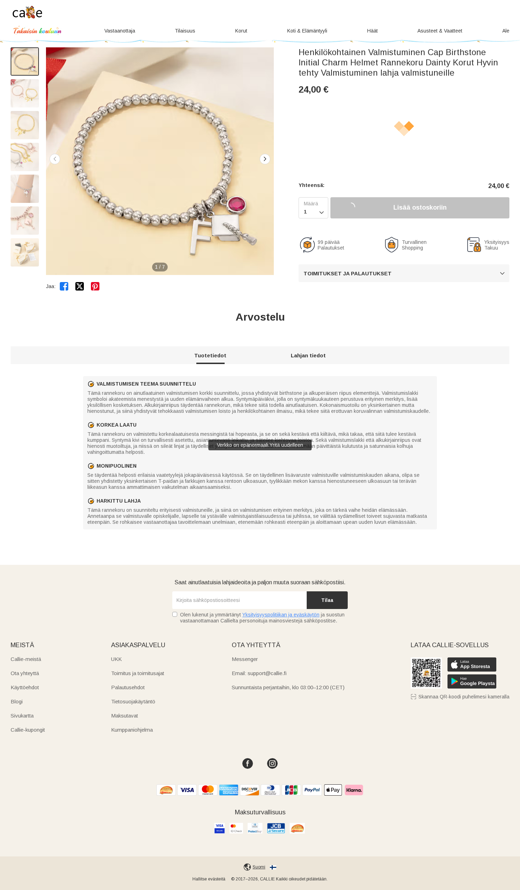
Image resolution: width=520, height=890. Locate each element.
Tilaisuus (185, 31)
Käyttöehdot (25, 687)
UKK (116, 659)
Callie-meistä (26, 659)
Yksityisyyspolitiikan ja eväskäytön (280, 614)
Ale (505, 31)
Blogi (17, 701)
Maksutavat (124, 716)
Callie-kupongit (28, 730)
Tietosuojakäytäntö (133, 701)
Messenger (245, 659)
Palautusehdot (128, 687)
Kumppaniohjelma (132, 730)
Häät (372, 31)
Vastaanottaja (119, 31)
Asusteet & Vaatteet (439, 31)
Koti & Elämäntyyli (307, 31)
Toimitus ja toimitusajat (137, 673)
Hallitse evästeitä (208, 879)
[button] (265, 159)
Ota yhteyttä (25, 673)
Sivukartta (22, 716)
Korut (241, 31)
